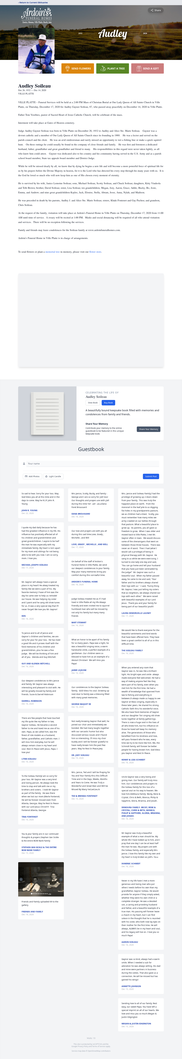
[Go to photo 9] (45, 893)
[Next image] (61, 879)
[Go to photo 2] (33, 893)
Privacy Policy (83, 1046)
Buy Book (108, 402)
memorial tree (52, 251)
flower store (95, 251)
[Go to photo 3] (35, 893)
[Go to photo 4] (36, 893)
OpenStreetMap (94, 1051)
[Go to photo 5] (38, 893)
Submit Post (151, 476)
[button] (41, 879)
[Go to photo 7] (41, 893)
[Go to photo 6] (40, 893)
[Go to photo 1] (31, 893)
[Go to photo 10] (46, 893)
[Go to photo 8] (43, 893)
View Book (93, 402)
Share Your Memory (148, 429)
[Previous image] (21, 879)
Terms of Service (98, 1046)
